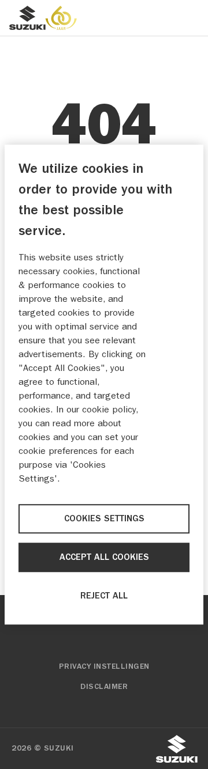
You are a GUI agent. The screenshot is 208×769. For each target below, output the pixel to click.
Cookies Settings (104, 518)
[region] (104, 385)
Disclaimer (104, 686)
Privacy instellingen (104, 666)
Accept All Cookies (104, 557)
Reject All (104, 596)
